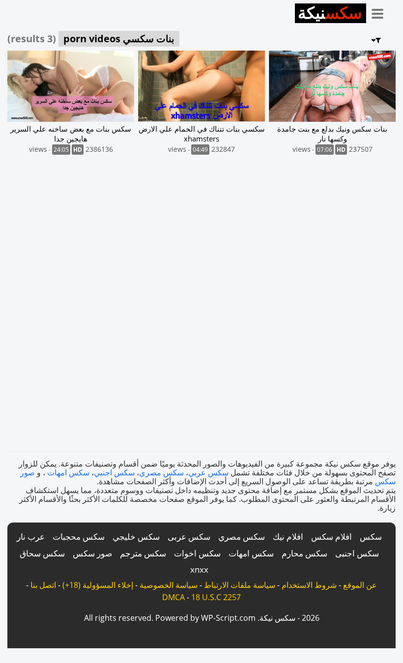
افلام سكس (331, 536)
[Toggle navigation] (381, 12)
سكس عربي (208, 472)
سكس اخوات (197, 553)
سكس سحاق (42, 553)
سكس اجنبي (114, 472)
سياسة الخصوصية (169, 585)
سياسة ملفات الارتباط (239, 585)
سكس (371, 536)
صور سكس (92, 553)
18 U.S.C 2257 (216, 597)
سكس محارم (304, 553)
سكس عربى (189, 536)
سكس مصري (161, 472)
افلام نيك (288, 536)
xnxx (199, 569)
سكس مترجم (143, 553)
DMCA (173, 597)
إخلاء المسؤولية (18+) (97, 585)
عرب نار (31, 536)
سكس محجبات (79, 536)
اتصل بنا (43, 585)
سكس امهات (68, 472)
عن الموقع (360, 585)
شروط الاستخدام (309, 585)
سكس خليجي (136, 536)
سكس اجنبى (357, 553)
